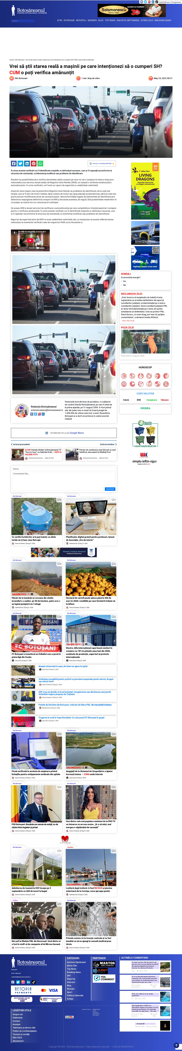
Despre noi (18, 1014)
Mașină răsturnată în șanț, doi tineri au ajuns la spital (63, 666)
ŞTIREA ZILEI (147, 20)
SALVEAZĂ (110, 489)
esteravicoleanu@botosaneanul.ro (47, 410)
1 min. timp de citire (90, 78)
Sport (69, 992)
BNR (139, 400)
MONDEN (92, 20)
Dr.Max (94, 1010)
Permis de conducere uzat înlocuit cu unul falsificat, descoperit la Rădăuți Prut (97, 451)
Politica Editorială (75, 995)
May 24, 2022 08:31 (163, 78)
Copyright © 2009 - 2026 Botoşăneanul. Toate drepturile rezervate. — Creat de (91, 1046)
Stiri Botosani (19, 60)
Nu (124, 285)
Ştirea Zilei (72, 965)
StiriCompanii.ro (96, 1013)
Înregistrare (176, 2)
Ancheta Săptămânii (76, 962)
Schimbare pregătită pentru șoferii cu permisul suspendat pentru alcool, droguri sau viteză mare (76, 680)
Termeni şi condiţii (21, 1034)
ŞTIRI (59, 20)
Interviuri (71, 982)
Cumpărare (152, 400)
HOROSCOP (145, 367)
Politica (15, 900)
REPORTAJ (81, 20)
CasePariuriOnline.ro (86, 1009)
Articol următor (107, 444)
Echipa (70, 999)
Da (124, 281)
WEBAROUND (127, 1046)
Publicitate (18, 1018)
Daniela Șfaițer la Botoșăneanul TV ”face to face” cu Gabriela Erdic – (43, 452)
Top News (70, 847)
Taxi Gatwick (95, 1012)
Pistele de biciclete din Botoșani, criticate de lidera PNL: (75, 705)
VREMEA (145, 408)
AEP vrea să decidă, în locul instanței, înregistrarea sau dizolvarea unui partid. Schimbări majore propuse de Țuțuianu (75, 693)
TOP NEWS (110, 20)
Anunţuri (16, 1024)
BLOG (100, 20)
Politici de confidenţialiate (25, 1031)
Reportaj (71, 979)
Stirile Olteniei (96, 1015)
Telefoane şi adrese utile (24, 1027)
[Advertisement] (91, 41)
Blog (69, 985)
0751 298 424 (16, 973)
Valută (126, 400)
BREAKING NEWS (163, 20)
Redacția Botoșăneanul (43, 406)
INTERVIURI (69, 20)
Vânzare (165, 400)
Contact (16, 1021)
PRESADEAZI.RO (96, 1009)
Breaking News (74, 972)
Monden (71, 989)
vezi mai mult (128, 320)
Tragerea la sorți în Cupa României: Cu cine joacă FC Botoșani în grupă (72, 717)
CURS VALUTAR (145, 393)
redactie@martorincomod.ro (21, 977)
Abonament (18, 1041)
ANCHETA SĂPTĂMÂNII (128, 20)
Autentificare (164, 2)
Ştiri (69, 975)
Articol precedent (21, 444)
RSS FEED (17, 1037)
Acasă (11, 60)
